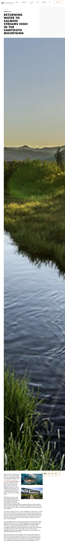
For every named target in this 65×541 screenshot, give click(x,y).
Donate (58, 2)
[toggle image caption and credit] (6, 468)
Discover (31, 2)
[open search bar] (50, 2)
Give (38, 2)
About (17, 2)
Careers (44, 2)
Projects (24, 2)
